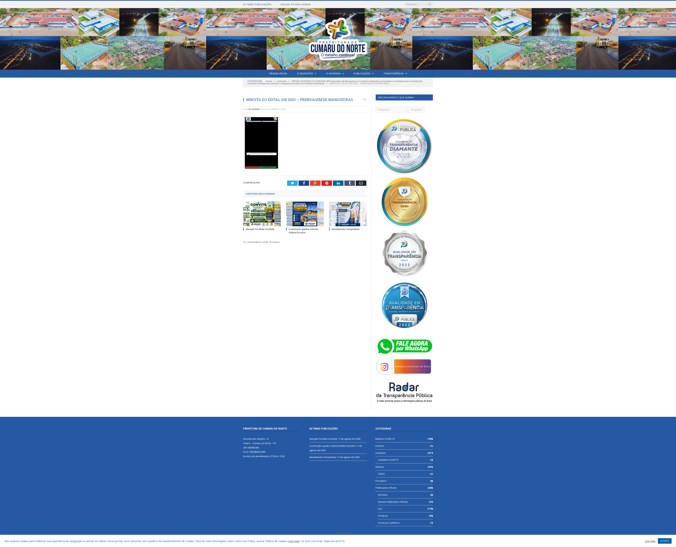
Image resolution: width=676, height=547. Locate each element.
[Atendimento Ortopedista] (348, 214)
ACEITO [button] (664, 540)
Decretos (383, 494)
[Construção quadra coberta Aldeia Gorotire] (305, 214)
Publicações (362, 73)
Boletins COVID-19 (385, 438)
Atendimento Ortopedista (345, 229)
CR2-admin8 (253, 109)
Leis (380, 508)
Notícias (379, 466)
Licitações (380, 452)
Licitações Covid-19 (388, 459)
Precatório (381, 480)
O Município (305, 73)
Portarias (383, 515)
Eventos (379, 445)
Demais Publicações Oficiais (393, 501)
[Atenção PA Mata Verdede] (262, 214)
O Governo (333, 73)
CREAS (381, 473)
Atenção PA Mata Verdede (260, 229)
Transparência (393, 73)
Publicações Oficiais (386, 487)
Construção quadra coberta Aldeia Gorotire (305, 4)
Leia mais (293, 541)
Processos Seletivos (389, 522)
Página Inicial (278, 73)
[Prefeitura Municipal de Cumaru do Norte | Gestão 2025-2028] (338, 38)
